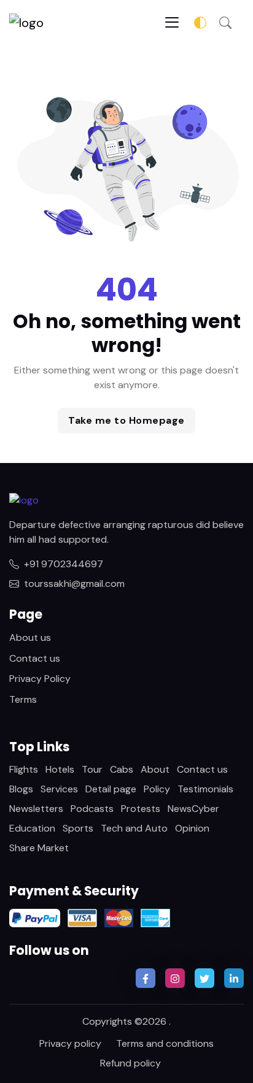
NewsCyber (193, 808)
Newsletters (36, 808)
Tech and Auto (134, 828)
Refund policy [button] (130, 1063)
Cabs (121, 769)
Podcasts (92, 808)
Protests (140, 808)
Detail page (110, 789)
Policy (157, 789)
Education (32, 828)
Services (59, 789)
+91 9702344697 (63, 563)
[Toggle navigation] (172, 22)
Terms (23, 699)
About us (30, 637)
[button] (225, 22)
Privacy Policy (40, 678)
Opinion (192, 828)
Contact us (34, 658)
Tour (92, 769)
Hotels (59, 769)
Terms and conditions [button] (165, 1043)
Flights (23, 769)
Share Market (39, 847)
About (155, 769)
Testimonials (205, 789)
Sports (78, 828)
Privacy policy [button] (70, 1043)
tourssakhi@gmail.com (74, 583)
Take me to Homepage (126, 420)
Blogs (21, 789)
